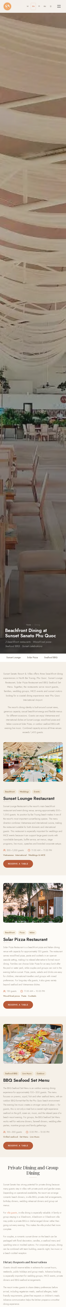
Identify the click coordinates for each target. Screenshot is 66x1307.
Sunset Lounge (13, 657)
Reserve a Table (18, 863)
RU (45, 6)
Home (28, 624)
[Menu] (59, 6)
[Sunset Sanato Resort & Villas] (7, 6)
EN (33, 6)
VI (28, 6)
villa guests (12, 1212)
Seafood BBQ (51, 657)
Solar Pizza (32, 657)
